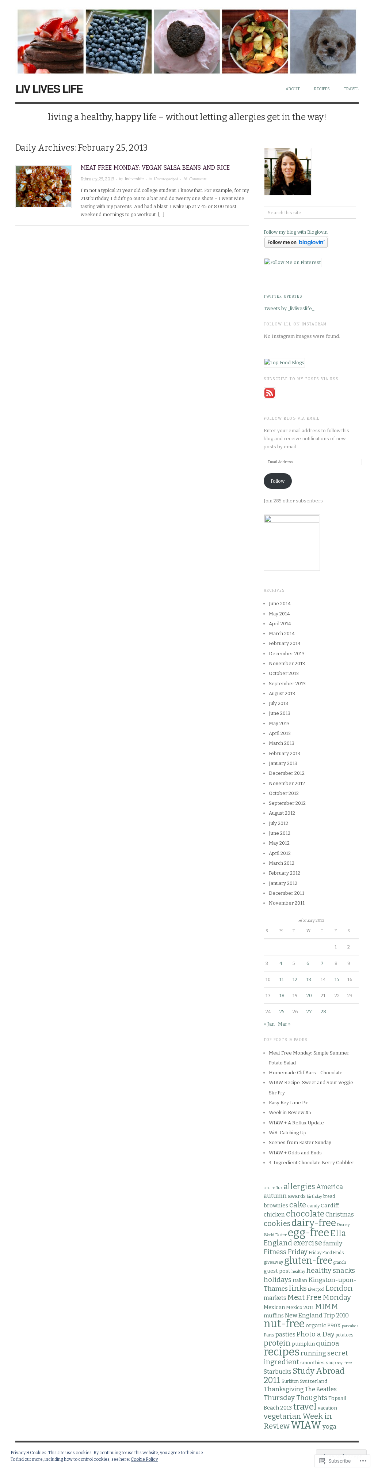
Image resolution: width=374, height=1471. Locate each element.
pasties (285, 1334)
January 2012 (283, 883)
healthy (298, 1271)
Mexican (274, 1307)
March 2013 (281, 743)
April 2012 (280, 853)
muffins (274, 1315)
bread (329, 1196)
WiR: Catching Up (287, 1132)
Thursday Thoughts (295, 1397)
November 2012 (287, 783)
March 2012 (281, 863)
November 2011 (287, 903)
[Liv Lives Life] (186, 37)
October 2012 (284, 793)
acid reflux (273, 1187)
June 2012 (279, 833)
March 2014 (282, 633)
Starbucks (277, 1371)
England (278, 1243)
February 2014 (285, 643)
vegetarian (282, 1416)
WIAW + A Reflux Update (296, 1122)
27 (309, 1011)
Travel (351, 89)
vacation (327, 1408)
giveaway (273, 1262)
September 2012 (287, 803)
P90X (334, 1326)
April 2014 (280, 623)
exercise (307, 1243)
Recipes (322, 89)
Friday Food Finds (326, 1252)
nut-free (284, 1323)
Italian (300, 1280)
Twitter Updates (283, 296)
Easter (281, 1235)
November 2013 (287, 663)
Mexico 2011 (300, 1307)
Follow (278, 481)
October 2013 (284, 673)
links (298, 1288)
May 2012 (279, 843)
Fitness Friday (286, 1252)
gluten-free (308, 1260)
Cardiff (330, 1205)
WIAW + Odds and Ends (295, 1152)
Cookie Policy (144, 1459)
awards (297, 1196)
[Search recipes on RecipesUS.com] (284, 362)
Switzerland (313, 1381)
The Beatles (321, 1389)
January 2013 (283, 763)
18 (282, 995)
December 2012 (287, 773)
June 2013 (279, 713)
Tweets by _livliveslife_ (289, 308)
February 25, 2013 (97, 179)
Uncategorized (166, 178)
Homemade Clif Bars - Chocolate (306, 1072)
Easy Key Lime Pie (289, 1102)
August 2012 (282, 813)
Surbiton (290, 1381)
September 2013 (287, 683)
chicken (274, 1214)
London (339, 1288)
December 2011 (286, 893)
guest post (277, 1271)
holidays (277, 1279)
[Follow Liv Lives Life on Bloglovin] (296, 242)
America (329, 1187)
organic (316, 1325)
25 (282, 1011)
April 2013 (280, 733)
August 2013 (282, 693)
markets (275, 1297)
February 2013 (284, 753)
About (293, 89)
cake (297, 1204)
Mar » (284, 1024)
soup (331, 1362)
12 (295, 979)
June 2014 (280, 603)
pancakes (350, 1326)
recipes (281, 1352)
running (313, 1353)
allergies (299, 1186)
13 (308, 979)
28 (323, 1011)
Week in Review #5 (290, 1112)
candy (313, 1205)
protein (277, 1343)
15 (337, 979)
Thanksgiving (284, 1389)
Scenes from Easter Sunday (300, 1142)
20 (309, 995)
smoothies (312, 1363)
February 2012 (284, 873)
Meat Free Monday (319, 1297)
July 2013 (278, 703)
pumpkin (303, 1344)
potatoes (345, 1335)
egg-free (308, 1232)
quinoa (327, 1343)
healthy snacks (330, 1270)
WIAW (306, 1425)
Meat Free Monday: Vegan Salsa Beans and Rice (155, 167)
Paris (269, 1335)
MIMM (326, 1306)
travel (305, 1406)
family (332, 1243)
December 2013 (287, 653)
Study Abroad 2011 (304, 1375)
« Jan (269, 1024)
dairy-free (313, 1223)
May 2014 (279, 613)
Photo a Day (316, 1334)
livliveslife (134, 179)
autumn (275, 1195)
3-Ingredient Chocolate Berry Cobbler (311, 1162)
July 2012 (278, 823)
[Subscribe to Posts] (269, 392)
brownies (276, 1205)
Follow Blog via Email (292, 418)
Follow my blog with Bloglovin (296, 232)
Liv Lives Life (49, 88)
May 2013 (279, 723)
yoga (329, 1426)
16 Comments (194, 178)
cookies (277, 1223)
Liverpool (316, 1289)
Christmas (339, 1214)
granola (339, 1262)
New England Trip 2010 (317, 1315)
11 (281, 979)
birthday (314, 1196)
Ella (338, 1233)
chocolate (305, 1214)
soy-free (344, 1363)
